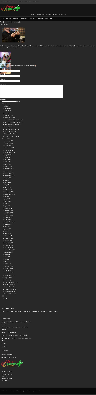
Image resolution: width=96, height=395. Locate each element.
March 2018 (8, 208)
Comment (3, 84)
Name (2, 69)
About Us (7, 106)
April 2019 (7, 187)
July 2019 (7, 180)
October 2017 (8, 219)
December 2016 (9, 243)
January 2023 (8, 143)
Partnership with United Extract (14, 122)
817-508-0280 (28, 1)
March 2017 (8, 236)
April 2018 (7, 206)
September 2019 (9, 175)
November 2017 (9, 217)
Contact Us (24, 18)
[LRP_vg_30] (13, 42)
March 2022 (8, 166)
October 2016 (8, 247)
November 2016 (9, 245)
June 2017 (7, 229)
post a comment (20, 48)
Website (2, 79)
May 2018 (7, 203)
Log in (6, 298)
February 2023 (9, 141)
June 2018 (7, 201)
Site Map (26, 391)
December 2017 (9, 215)
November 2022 (9, 148)
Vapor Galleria (11, 46)
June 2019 (7, 182)
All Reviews (7, 108)
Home (2, 18)
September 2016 (9, 250)
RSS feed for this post (81, 46)
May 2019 (7, 185)
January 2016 (8, 268)
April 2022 (7, 164)
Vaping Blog (32, 18)
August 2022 (8, 155)
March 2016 (8, 264)
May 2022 (7, 162)
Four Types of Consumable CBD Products (15, 335)
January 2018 (8, 213)
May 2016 (7, 259)
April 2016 (7, 261)
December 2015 (9, 271)
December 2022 (9, 145)
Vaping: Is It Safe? (7, 354)
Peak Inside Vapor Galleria (45, 18)
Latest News (8, 287)
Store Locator (36, 1)
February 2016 (9, 266)
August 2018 (8, 196)
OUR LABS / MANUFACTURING (13, 120)
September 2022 (9, 152)
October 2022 (8, 150)
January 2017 (8, 240)
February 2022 (9, 168)
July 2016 (7, 254)
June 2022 (7, 159)
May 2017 (7, 231)
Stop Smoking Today (10, 131)
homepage (7, 113)
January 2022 (8, 171)
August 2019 (8, 178)
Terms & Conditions (10, 134)
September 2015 (9, 275)
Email (1, 74)
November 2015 (9, 273)
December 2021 (9, 173)
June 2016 (7, 257)
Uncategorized (9, 289)
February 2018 (9, 210)
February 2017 (9, 238)
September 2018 (9, 194)
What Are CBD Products (12, 136)
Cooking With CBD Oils (9, 332)
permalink (47, 46)
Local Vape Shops (10, 117)
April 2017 (7, 233)
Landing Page (8, 115)
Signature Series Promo (12, 129)
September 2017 (9, 222)
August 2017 (8, 224)
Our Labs (8, 18)
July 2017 (7, 226)
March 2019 (8, 189)
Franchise (15, 18)
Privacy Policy (8, 127)
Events (6, 280)
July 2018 (7, 199)
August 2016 (8, 252)
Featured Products (10, 282)
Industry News (9, 284)
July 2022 (7, 157)
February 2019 (9, 192)
